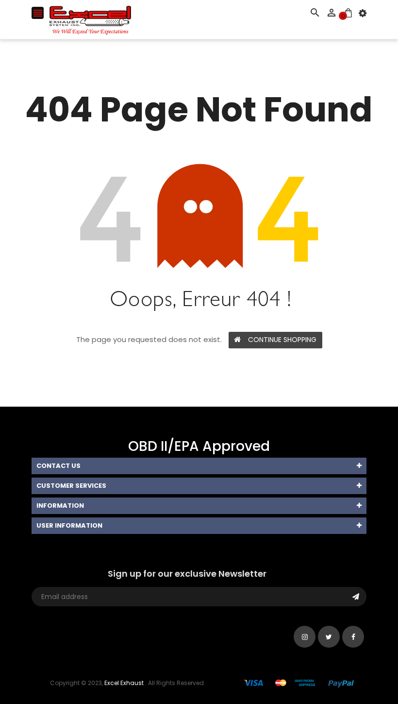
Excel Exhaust (124, 683)
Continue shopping (282, 339)
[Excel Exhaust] (299, 683)
